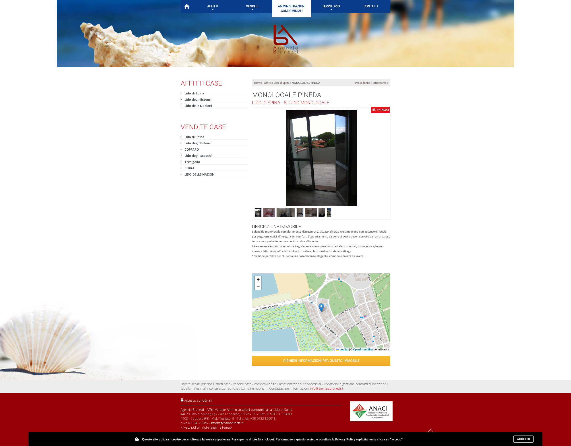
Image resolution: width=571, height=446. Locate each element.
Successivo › (380, 83)
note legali (209, 427)
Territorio (331, 6)
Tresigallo (192, 162)
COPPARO (191, 149)
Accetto (523, 439)
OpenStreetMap (363, 349)
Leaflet (343, 349)
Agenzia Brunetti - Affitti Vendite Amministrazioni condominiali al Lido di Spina (236, 409)
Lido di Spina (194, 93)
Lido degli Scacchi (198, 155)
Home (187, 6)
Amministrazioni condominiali (291, 8)
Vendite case (203, 127)
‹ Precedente (362, 83)
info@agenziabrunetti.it (326, 388)
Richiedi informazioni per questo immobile (321, 361)
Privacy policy (190, 427)
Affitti (212, 6)
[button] (321, 307)
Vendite (252, 6)
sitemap (226, 427)
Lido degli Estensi (197, 99)
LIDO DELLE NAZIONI (199, 174)
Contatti (371, 6)
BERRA (189, 168)
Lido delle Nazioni (198, 106)
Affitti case (201, 83)
